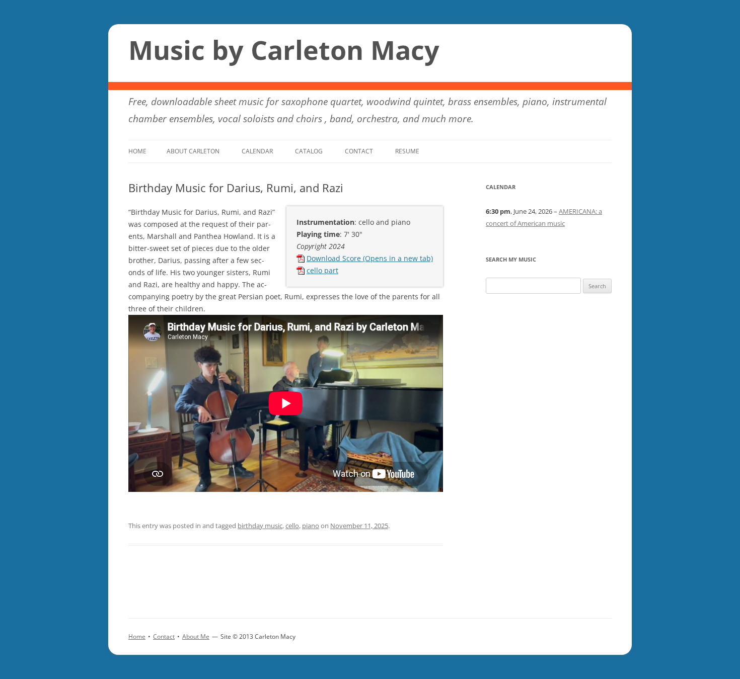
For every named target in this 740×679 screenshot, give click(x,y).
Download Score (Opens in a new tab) (370, 258)
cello (292, 525)
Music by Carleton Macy (283, 49)
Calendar (257, 151)
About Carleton (193, 151)
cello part (322, 270)
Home (137, 151)
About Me (195, 636)
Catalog (309, 151)
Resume (407, 151)
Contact (359, 151)
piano (310, 525)
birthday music (260, 525)
